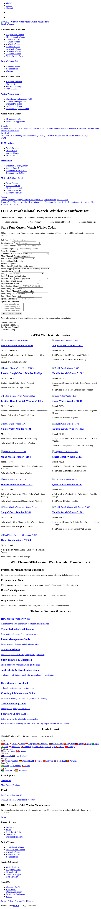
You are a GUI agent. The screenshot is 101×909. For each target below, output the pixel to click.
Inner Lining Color (9, 293)
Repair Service (50, 200)
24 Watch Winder (13, 54)
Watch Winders (7, 24)
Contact (9, 8)
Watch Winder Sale (9, 61)
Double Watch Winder (15, 37)
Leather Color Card (14, 193)
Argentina (17, 765)
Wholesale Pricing (30, 135)
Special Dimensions (9, 299)
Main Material (7, 256)
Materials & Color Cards (12, 178)
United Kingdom (11, 761)
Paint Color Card (13, 185)
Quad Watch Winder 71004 (67, 401)
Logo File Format (8, 281)
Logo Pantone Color (9, 286)
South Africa (9, 770)
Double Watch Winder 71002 (68, 373)
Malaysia (44, 744)
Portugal (73, 761)
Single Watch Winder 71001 (67, 345)
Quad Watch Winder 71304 (16, 540)
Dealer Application (14, 119)
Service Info (6, 160)
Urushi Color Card (14, 188)
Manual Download (14, 104)
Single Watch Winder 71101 (16, 428)
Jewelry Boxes (12, 153)
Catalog (36, 202)
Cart (10, 204)
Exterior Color (7, 261)
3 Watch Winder (13, 39)
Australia (8, 756)
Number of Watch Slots (11, 253)
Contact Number (8, 246)
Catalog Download (46, 135)
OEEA (16, 906)
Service (4, 197)
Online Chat (6, 780)
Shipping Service (21, 200)
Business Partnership (15, 837)
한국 (22, 744)
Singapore (32, 744)
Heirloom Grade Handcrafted (41, 128)
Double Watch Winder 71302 (68, 512)
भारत (6, 746)
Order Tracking (7, 200)
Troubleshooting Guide (16, 101)
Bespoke (4, 126)
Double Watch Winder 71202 (16, 484)
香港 (88, 744)
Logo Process (7, 278)
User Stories (11, 84)
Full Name (6, 240)
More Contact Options (10, 785)
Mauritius (22, 770)
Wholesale (5, 133)
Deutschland (27, 761)
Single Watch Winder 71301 (16, 512)
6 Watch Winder (13, 44)
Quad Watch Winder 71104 (16, 456)
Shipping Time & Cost (15, 173)
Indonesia (16, 746)
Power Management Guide (17, 108)
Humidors (10, 155)
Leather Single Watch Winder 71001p (21, 373)
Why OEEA (11, 89)
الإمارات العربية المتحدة (45, 746)
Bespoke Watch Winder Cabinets (14, 128)
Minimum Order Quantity (11, 135)
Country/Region (7, 248)
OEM (3, 138)
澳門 (96, 744)
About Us (79, 202)
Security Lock (7, 271)
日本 (14, 744)
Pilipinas (27, 746)
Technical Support (13, 874)
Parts (42, 202)
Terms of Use (20, 901)
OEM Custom (7, 143)
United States (9, 751)
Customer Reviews (14, 81)
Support (71, 202)
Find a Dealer (62, 200)
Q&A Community (13, 86)
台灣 (80, 744)
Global (9, 3)
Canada (22, 751)
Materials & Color (13, 832)
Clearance (10, 71)
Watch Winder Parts (14, 56)
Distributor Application (15, 121)
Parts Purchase (63, 723)
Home (3, 202)
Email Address (8, 243)
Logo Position (7, 283)
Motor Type (6, 266)
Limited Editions (13, 66)
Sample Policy (61, 135)
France (39, 761)
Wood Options (12, 183)
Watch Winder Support (11, 94)
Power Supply (7, 268)
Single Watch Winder (15, 34)
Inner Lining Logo (8, 296)
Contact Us (11, 889)
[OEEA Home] (25, 22)
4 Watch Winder (13, 42)
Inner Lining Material (10, 291)
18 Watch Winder (13, 51)
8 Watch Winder (13, 46)
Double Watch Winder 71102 (68, 428)
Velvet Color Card (13, 190)
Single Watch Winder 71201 (67, 456)
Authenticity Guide (14, 106)
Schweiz (49, 761)
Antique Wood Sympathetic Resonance (70, 128)
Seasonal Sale (12, 69)
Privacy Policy (7, 901)
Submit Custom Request (11, 313)
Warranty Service (36, 200)
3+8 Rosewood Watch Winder (17, 345)
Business (57, 202)
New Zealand (21, 756)
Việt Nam (70, 744)
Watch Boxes (11, 150)
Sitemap (30, 901)
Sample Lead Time (14, 168)
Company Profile (13, 887)
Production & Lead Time (16, 170)
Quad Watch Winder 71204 (67, 484)
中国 (6, 744)
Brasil (6, 765)
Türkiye (71, 746)
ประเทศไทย (57, 744)
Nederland (61, 761)
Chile (27, 765)
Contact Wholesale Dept (77, 135)
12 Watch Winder (13, 49)
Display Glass (7, 273)
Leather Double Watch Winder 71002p (22, 401)
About (9, 5)
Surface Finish (7, 258)
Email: (11, 795)
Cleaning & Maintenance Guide (19, 99)
